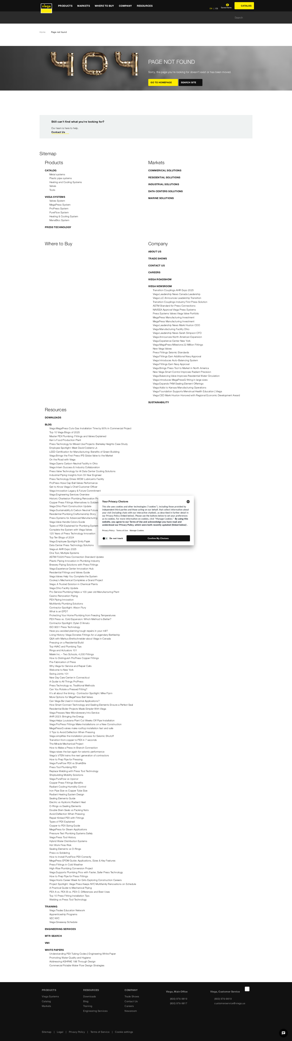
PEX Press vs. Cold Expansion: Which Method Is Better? (80, 619)
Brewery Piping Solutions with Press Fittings (73, 564)
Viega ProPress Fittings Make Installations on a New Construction (85, 724)
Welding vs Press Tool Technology (68, 899)
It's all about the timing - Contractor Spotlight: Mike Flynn (80, 693)
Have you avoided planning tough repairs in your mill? (78, 630)
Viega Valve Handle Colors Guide (67, 521)
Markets (46, 1006)
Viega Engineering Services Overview (69, 494)
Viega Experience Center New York (172, 340)
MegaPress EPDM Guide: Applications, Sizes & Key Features (82, 860)
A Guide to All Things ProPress (66, 681)
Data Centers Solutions (165, 191)
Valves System (57, 200)
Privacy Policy (77, 1031)
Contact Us (58, 132)
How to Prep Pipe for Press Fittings (68, 876)
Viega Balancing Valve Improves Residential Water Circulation (186, 375)
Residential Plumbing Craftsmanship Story (72, 513)
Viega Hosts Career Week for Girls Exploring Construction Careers (85, 880)
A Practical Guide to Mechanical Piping (70, 887)
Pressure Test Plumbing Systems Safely (71, 833)
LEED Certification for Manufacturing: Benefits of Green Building (84, 451)
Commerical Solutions (164, 170)
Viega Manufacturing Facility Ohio (171, 329)
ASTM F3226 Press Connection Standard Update (76, 556)
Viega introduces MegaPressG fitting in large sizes (180, 379)
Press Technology (58, 227)
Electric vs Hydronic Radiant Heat (67, 802)
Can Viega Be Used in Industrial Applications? (74, 700)
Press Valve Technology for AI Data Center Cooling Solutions (82, 471)
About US (154, 251)
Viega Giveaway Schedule (63, 922)
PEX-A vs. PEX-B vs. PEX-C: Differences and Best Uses (79, 891)
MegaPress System (59, 204)
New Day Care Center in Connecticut (69, 677)
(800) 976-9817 (178, 1003)
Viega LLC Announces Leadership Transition (177, 297)
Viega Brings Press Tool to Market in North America (181, 368)
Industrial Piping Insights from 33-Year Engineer (75, 475)
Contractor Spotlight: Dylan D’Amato (69, 623)
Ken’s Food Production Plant (65, 440)
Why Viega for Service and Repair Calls (70, 665)
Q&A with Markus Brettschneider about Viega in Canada (80, 638)
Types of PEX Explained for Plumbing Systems (74, 525)
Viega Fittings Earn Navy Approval (171, 364)
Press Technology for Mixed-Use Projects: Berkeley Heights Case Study (88, 443)
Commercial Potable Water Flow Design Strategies (76, 965)
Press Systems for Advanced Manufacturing (73, 517)
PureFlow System (59, 212)
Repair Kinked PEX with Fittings (66, 817)
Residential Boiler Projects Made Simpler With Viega (77, 708)
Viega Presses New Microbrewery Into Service (74, 712)
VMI (47, 942)
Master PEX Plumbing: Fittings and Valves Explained (77, 436)
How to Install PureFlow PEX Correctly (70, 856)
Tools (52, 189)
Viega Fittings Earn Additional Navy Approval (177, 356)
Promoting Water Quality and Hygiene (70, 957)
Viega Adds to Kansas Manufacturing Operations (179, 387)
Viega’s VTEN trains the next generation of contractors (79, 755)
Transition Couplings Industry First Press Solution (180, 301)
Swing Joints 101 (59, 673)
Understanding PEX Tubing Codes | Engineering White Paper (82, 953)
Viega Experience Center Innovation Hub (71, 568)
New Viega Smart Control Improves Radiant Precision (182, 371)
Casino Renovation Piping (63, 595)
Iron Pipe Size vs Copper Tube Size (68, 790)
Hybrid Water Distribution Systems (68, 841)
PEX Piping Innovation (61, 599)
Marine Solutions (161, 198)
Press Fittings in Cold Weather (66, 864)
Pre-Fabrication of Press (62, 662)
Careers (154, 272)
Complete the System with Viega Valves (70, 529)
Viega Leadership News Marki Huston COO (176, 325)
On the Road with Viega (62, 459)
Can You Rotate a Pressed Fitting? (68, 689)
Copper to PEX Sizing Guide (64, 825)
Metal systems (57, 174)
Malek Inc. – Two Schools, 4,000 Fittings (71, 654)
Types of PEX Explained (62, 821)
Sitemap (46, 1031)
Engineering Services (60, 929)
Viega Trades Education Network (67, 910)
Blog (48, 424)
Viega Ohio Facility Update (63, 588)
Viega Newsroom (160, 286)
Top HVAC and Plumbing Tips (65, 646)
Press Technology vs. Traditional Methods (72, 685)
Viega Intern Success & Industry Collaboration (74, 467)
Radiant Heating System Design (66, 794)
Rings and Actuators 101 (63, 650)
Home (43, 32)
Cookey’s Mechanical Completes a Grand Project (76, 580)
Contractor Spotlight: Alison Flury (67, 607)
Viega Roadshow (160, 279)
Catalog (51, 170)
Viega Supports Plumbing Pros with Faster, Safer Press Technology (86, 872)
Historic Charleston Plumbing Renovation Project (76, 498)
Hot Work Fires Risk (60, 845)
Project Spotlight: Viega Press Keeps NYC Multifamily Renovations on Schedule (92, 884)
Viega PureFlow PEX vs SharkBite (67, 763)
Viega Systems (55, 196)
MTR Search (53, 935)
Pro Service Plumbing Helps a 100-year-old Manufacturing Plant (84, 591)
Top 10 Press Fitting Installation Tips (69, 895)
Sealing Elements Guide (62, 798)
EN (211, 8)
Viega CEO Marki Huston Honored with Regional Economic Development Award (196, 395)
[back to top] (247, 989)
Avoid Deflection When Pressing (67, 813)
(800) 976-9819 (178, 998)
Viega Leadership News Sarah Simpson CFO (177, 332)
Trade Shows (157, 258)
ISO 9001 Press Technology (64, 627)
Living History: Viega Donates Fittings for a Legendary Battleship (84, 634)
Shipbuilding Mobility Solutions (66, 774)
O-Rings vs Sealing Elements (65, 806)
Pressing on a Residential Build (66, 642)
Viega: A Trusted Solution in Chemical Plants (73, 584)
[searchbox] (143, 17)
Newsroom (131, 1010)
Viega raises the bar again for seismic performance (76, 751)
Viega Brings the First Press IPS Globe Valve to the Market (81, 455)
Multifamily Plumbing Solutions (66, 603)
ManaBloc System (59, 220)
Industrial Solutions (163, 184)
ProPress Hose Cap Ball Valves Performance (73, 482)
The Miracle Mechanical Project (66, 743)
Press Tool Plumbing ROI (63, 767)
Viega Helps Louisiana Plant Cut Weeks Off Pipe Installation (82, 720)
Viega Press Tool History (62, 837)
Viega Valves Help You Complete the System (73, 576)
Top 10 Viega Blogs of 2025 (64, 432)
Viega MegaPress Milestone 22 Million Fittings (178, 344)
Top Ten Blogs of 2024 (61, 537)
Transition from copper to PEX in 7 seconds (73, 739)
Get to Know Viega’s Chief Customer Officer (73, 486)
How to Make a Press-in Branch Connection (73, 747)
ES (216, 8)
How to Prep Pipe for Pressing (66, 759)
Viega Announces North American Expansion (177, 336)
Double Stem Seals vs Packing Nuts (69, 810)
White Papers (54, 949)
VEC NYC (54, 918)
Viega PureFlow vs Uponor (63, 778)
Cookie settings (124, 1031)
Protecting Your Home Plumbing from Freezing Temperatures (82, 615)
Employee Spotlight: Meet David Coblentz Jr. (73, 447)
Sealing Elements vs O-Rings (65, 848)
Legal (60, 1031)
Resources (91, 990)
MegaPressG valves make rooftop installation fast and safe (81, 728)
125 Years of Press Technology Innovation (72, 533)
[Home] (46, 5)
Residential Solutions (164, 177)
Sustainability (158, 402)
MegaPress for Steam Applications (68, 829)
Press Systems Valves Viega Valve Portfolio (176, 313)
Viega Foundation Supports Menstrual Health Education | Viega (187, 391)
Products (49, 990)
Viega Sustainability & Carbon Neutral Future (73, 510)
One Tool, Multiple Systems (64, 552)
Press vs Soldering (59, 852)
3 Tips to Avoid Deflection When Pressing (72, 732)
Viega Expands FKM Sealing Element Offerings (178, 383)
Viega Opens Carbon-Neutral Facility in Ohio (73, 463)
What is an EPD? (58, 611)
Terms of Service (99, 1031)
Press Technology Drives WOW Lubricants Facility (76, 478)
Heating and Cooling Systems (65, 182)
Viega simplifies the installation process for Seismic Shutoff (81, 735)
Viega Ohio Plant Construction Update (70, 506)
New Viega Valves (162, 348)
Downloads (53, 417)
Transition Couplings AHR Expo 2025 (173, 290)
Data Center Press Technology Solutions (71, 545)
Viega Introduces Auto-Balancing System (175, 360)
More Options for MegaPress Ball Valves (71, 697)
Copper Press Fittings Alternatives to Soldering (75, 502)
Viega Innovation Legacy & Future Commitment (75, 490)
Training (51, 906)
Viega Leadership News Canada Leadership (176, 294)
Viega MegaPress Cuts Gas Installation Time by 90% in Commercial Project (90, 428)
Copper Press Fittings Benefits (66, 782)
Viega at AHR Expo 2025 (62, 549)
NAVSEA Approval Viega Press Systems (174, 309)
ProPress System (58, 208)
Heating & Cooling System (63, 216)
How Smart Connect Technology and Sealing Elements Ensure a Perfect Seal (91, 704)
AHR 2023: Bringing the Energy (66, 716)
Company (131, 990)
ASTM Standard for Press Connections (174, 305)
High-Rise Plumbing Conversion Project (71, 868)
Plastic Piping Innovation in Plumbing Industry (74, 560)
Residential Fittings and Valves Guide (69, 572)
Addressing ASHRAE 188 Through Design (72, 961)
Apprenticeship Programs (63, 914)
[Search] (250, 17)
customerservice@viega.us (229, 1003)
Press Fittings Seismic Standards (171, 352)
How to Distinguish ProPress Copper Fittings (74, 658)
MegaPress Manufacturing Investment (174, 317)
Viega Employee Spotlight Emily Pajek (69, 541)
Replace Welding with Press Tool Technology (73, 771)
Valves (52, 185)
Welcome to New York (61, 669)
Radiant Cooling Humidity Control (67, 786)
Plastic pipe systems (60, 178)
